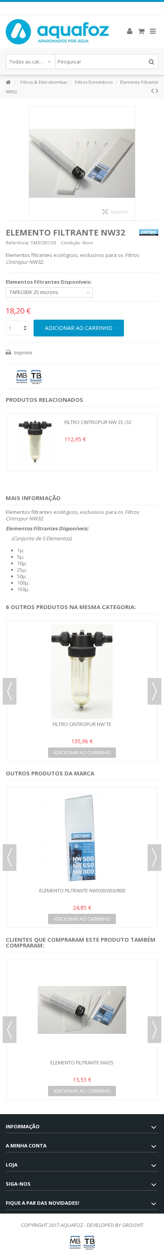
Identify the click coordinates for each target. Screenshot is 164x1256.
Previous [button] (9, 691)
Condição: (71, 242)
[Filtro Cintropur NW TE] (82, 671)
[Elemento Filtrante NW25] (82, 1010)
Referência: (17, 242)
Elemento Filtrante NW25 (82, 1062)
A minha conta (26, 1145)
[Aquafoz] (57, 31)
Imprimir (23, 352)
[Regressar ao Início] (8, 82)
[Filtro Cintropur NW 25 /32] (35, 442)
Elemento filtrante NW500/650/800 (82, 890)
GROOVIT (132, 1225)
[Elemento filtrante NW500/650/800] (82, 838)
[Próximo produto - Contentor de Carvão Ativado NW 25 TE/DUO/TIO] (157, 90)
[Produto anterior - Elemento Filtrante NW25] (152, 90)
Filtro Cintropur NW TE (82, 724)
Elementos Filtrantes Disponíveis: (49, 282)
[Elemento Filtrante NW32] (82, 163)
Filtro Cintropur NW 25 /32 (98, 422)
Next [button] (154, 691)
